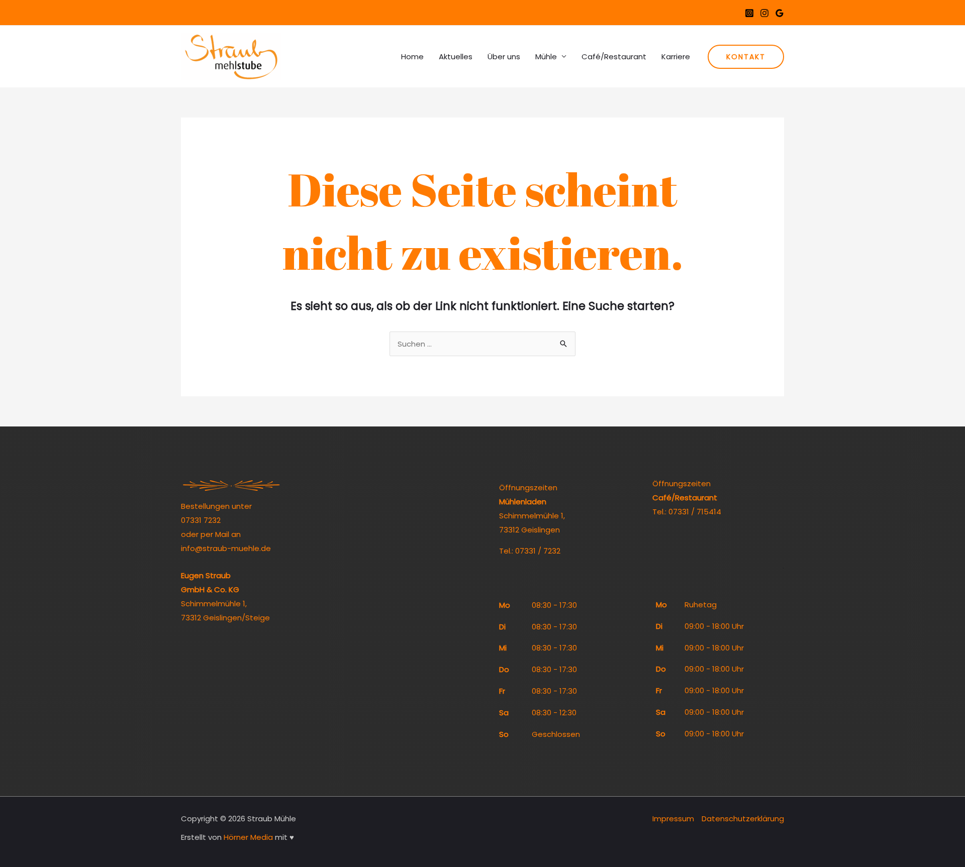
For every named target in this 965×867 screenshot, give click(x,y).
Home (412, 56)
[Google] (779, 13)
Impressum (673, 818)
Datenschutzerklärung (743, 818)
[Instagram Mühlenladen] (749, 13)
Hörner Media (248, 837)
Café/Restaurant (614, 56)
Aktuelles (455, 56)
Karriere (675, 56)
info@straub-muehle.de (226, 548)
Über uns (504, 56)
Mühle (546, 56)
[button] (746, 57)
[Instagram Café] (764, 13)
